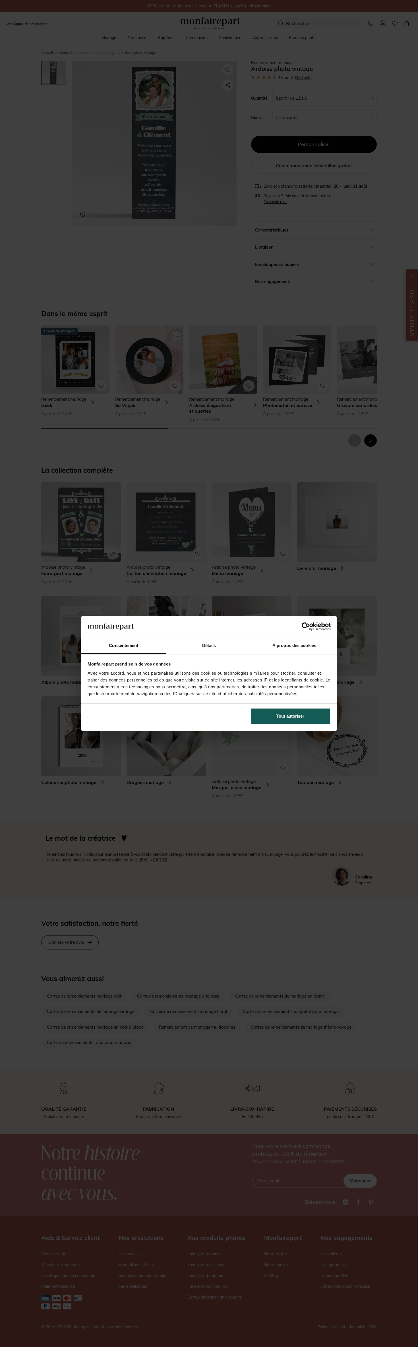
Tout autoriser (290, 716)
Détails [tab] (209, 645)
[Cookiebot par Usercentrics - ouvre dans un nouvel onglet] (306, 626)
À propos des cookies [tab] (294, 645)
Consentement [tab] (123, 645)
